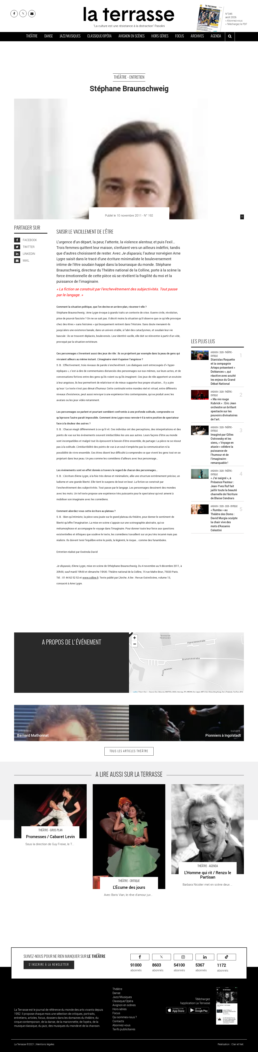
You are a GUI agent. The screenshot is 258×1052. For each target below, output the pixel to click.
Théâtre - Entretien (129, 77)
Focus (179, 36)
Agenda (216, 36)
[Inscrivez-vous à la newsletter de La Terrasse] (31, 13)
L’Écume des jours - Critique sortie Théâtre (121, 786)
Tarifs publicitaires (123, 1029)
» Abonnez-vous (233, 20)
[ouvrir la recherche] (230, 36)
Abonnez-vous (121, 1025)
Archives (197, 36)
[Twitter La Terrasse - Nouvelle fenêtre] (23, 13)
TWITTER (28, 247)
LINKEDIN (28, 254)
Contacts (118, 1021)
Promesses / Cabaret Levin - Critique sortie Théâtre (48, 786)
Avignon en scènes (132, 36)
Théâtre (31, 36)
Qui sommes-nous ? (124, 1017)
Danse (48, 36)
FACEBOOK (29, 240)
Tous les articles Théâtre (129, 751)
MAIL (25, 261)
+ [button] (134, 637)
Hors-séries (159, 36)
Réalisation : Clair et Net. (231, 1044)
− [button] (134, 644)
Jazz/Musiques (70, 36)
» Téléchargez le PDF (236, 24)
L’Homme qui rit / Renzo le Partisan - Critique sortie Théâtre (205, 788)
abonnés (136, 967)
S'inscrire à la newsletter (49, 964)
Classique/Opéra (99, 36)
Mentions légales (45, 1044)
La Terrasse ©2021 (24, 1044)
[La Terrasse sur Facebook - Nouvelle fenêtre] (14, 13)
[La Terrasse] (129, 13)
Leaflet (135, 692)
